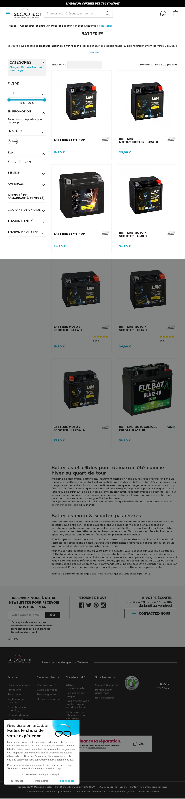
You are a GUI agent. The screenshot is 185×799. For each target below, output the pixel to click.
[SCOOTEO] (27, 13)
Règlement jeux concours (17, 700)
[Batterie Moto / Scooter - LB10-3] (147, 198)
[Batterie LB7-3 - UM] (81, 198)
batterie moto (155, 485)
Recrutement (15, 694)
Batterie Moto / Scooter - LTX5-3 (133, 328)
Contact (134, 787)
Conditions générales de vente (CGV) (75, 787)
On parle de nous (18, 715)
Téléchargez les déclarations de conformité (75, 715)
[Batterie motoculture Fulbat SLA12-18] (147, 392)
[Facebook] (81, 605)
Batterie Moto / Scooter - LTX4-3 (67, 328)
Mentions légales (43, 787)
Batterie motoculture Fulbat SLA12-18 (138, 428)
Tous (14, 162)
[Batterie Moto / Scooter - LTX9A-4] (81, 392)
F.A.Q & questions (107, 787)
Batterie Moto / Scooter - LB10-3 (133, 234)
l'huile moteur (105, 574)
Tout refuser (16, 780)
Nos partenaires (105, 698)
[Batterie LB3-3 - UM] (81, 104)
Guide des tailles (47, 690)
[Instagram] (103, 605)
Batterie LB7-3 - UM (69, 233)
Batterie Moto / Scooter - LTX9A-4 (69, 428)
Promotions (14, 690)
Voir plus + (14, 638)
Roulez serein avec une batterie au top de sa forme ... (77, 704)
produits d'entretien (75, 546)
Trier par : (58, 64)
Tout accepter (66, 780)
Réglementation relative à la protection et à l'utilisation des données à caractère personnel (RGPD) (80, 791)
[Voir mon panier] (175, 13)
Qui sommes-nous (19, 685)
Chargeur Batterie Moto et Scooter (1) (25, 69)
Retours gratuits (46, 694)
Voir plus (94, 52)
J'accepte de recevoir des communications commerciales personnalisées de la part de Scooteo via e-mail (32, 627)
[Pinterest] (96, 605)
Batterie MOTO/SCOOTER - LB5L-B (138, 140)
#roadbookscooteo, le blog (19, 708)
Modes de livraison (48, 699)
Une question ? (46, 685)
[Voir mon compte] (163, 14)
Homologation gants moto (103, 691)
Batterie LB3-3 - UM (69, 139)
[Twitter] (89, 605)
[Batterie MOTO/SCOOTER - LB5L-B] (147, 104)
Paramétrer (41, 780)
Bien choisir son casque (75, 694)
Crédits (124, 787)
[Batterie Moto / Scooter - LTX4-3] (81, 292)
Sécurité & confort (106, 685)
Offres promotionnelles (76, 686)
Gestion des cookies (148, 791)
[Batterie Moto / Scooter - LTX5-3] (147, 292)
